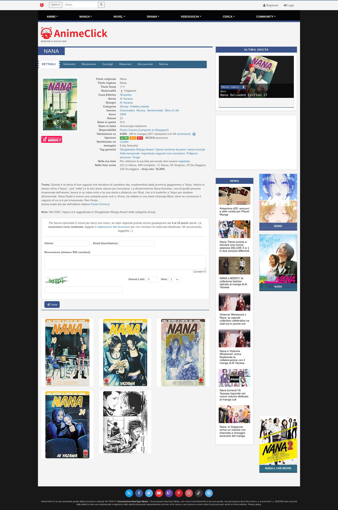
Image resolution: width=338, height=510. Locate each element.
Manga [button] (84, 16)
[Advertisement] (212, 35)
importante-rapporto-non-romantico (163, 153)
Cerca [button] (227, 16)
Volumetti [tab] (69, 64)
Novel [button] (118, 16)
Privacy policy (254, 504)
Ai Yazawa (126, 98)
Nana (278, 226)
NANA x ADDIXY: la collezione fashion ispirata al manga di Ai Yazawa (233, 283)
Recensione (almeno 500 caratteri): (67, 252)
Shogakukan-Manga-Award (137, 149)
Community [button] (264, 16)
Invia (53, 304)
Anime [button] (51, 16)
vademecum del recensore (113, 226)
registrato (184, 161)
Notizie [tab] (163, 64)
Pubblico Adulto (139, 106)
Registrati (271, 5)
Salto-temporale (130, 153)
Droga (136, 157)
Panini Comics (100, 204)
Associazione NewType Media (132, 501)
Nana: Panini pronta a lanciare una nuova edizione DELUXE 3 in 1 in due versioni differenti (234, 246)
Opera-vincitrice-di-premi (170, 149)
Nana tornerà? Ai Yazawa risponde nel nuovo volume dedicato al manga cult (234, 395)
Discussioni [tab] (145, 64)
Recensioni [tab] (89, 64)
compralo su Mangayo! (153, 129)
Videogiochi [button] (190, 16)
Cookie (124, 141)
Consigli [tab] (107, 64)
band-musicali (196, 149)
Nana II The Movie (278, 468)
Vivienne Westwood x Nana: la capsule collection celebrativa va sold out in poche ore (234, 319)
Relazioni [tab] (125, 64)
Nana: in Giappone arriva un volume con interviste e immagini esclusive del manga (233, 431)
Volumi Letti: (136, 279)
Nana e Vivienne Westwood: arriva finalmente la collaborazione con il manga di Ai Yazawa (232, 357)
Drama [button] (152, 16)
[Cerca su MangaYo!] (51, 139)
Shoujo (124, 106)
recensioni (183, 133)
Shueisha (125, 94)
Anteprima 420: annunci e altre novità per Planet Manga (234, 211)
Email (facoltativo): (105, 243)
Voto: (164, 279)
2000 (123, 114)
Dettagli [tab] (49, 64)
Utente (48, 243)
